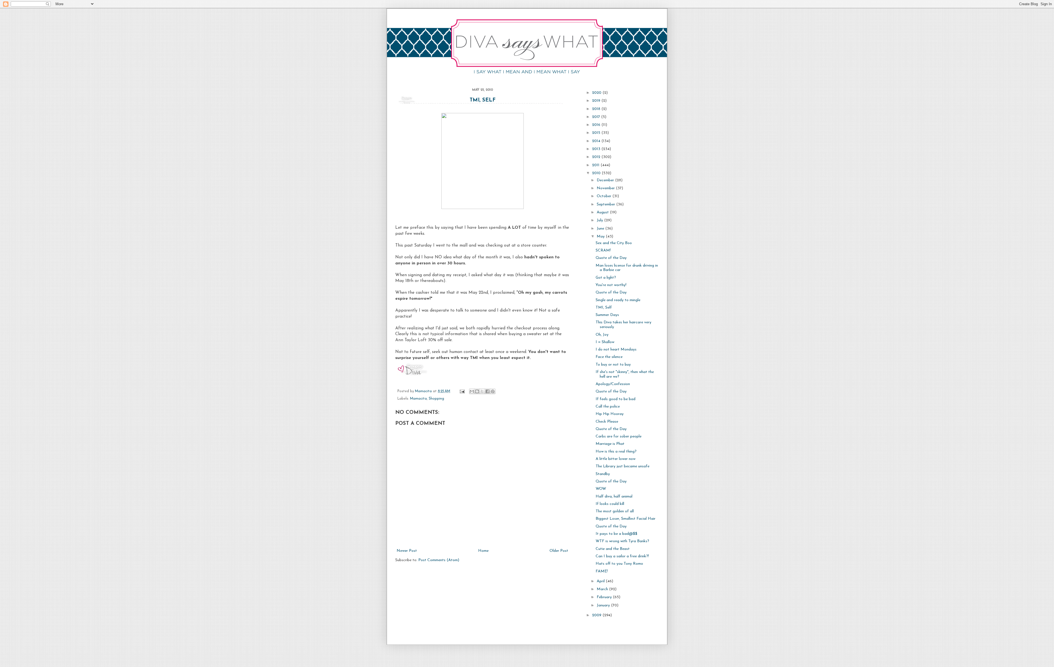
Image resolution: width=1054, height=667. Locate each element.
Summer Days (607, 315)
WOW (601, 489)
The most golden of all (615, 511)
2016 (596, 125)
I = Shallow (605, 342)
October (604, 196)
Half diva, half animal (614, 496)
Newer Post (407, 551)
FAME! (602, 571)
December (606, 180)
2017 (596, 117)
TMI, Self (482, 100)
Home (483, 551)
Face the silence (609, 357)
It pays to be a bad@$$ (616, 534)
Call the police (608, 407)
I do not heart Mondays (616, 349)
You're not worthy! (611, 285)
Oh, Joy (602, 335)
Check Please (607, 422)
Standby (603, 474)
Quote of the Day (611, 258)
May (601, 236)
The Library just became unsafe (622, 466)
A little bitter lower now (615, 459)
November (606, 188)
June (601, 229)
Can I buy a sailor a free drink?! (622, 556)
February (605, 597)
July (600, 220)
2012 (596, 157)
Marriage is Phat (610, 444)
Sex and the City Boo (614, 243)
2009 (597, 615)
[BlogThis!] (477, 391)
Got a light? (606, 278)
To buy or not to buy (613, 365)
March (603, 589)
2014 (596, 141)
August (603, 212)
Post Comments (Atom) (438, 560)
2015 (596, 133)
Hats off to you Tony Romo (619, 564)
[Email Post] (462, 391)
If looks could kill (610, 504)
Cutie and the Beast (613, 549)
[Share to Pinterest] (492, 391)
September (606, 204)
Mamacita (418, 398)
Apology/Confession (613, 384)
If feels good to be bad (615, 399)
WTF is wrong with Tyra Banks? (622, 541)
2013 (596, 149)
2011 (596, 165)
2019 (596, 101)
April (601, 581)
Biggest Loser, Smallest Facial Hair (625, 519)
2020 (597, 93)
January (604, 605)
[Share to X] (482, 391)
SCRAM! (603, 250)
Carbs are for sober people (618, 436)
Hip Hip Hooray (610, 414)
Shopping (436, 398)
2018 (596, 109)
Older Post (559, 551)
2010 (597, 173)
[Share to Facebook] (487, 391)
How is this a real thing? (616, 452)
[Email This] (472, 391)
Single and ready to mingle (618, 300)
